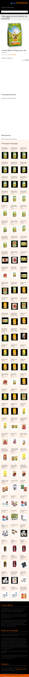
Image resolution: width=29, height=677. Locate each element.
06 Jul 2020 (26, 559)
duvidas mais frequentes (21, 669)
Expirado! (13, 54)
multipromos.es (14, 676)
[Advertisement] (14, 76)
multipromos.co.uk (23, 676)
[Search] (26, 12)
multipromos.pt (7, 676)
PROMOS (22, 3)
